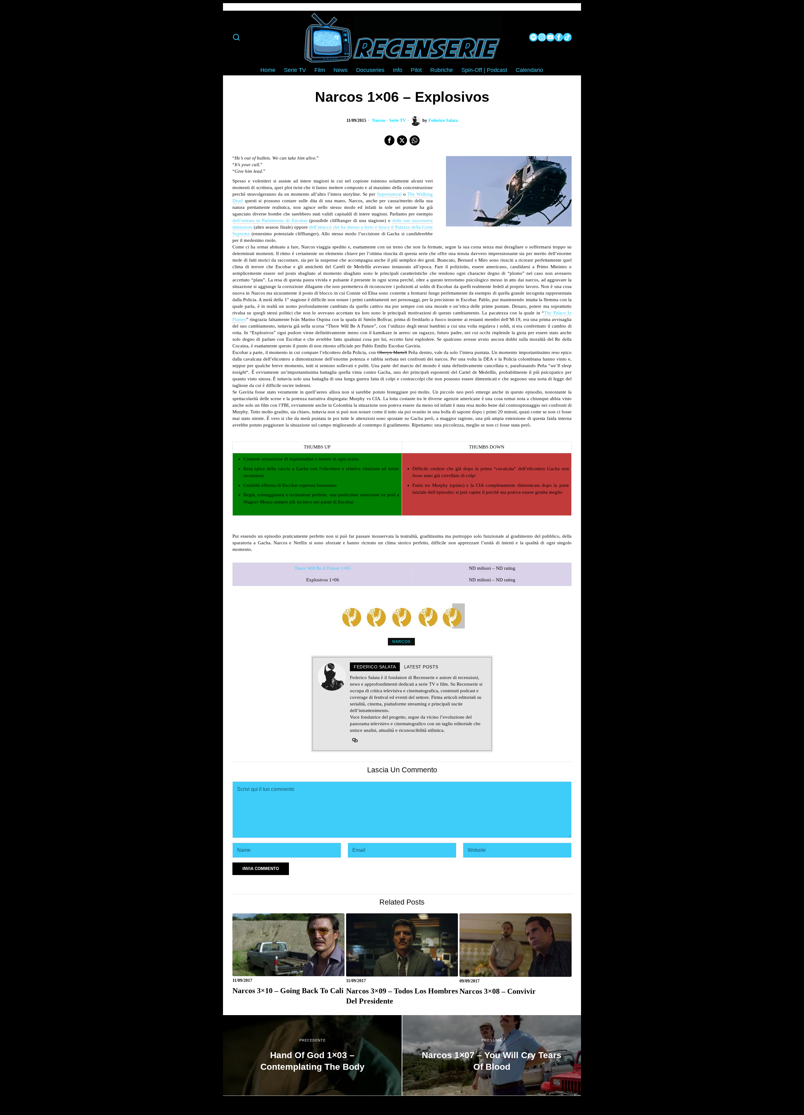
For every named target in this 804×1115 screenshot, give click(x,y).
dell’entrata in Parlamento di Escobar (269, 220)
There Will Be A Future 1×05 (323, 568)
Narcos (378, 120)
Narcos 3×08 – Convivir (497, 991)
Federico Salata (443, 120)
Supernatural (389, 194)
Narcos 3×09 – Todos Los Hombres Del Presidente (402, 996)
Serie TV (397, 120)
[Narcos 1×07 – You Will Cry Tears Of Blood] (491, 1055)
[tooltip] (533, 37)
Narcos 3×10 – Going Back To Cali (288, 990)
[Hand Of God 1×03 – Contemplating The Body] (312, 1055)
